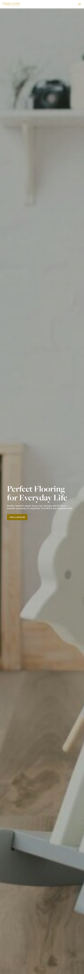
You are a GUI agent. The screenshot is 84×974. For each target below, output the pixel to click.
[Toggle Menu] (79, 4)
